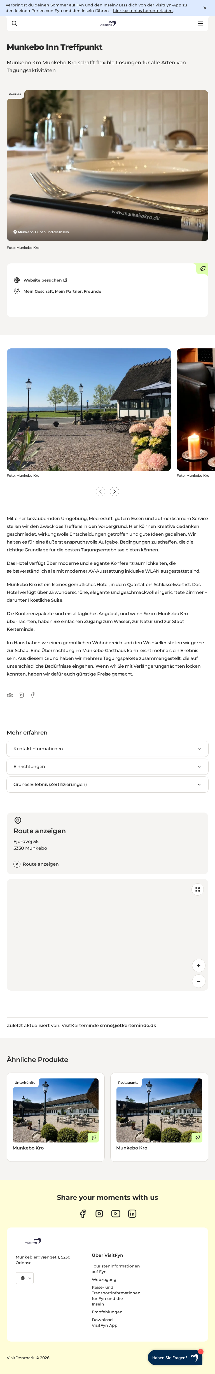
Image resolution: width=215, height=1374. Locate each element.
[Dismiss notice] (204, 7)
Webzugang (104, 1279)
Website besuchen (43, 280)
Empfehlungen (107, 1311)
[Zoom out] (198, 981)
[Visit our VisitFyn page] (83, 1214)
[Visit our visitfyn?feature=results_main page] (116, 1214)
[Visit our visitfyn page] (99, 1214)
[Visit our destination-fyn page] (132, 1214)
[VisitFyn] (33, 1241)
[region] (107, 935)
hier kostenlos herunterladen (143, 10)
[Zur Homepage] (107, 23)
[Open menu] (200, 23)
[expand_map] (197, 889)
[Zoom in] (198, 965)
